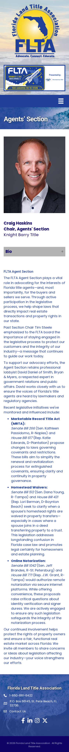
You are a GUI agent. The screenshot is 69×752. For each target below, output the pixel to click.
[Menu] (61, 101)
